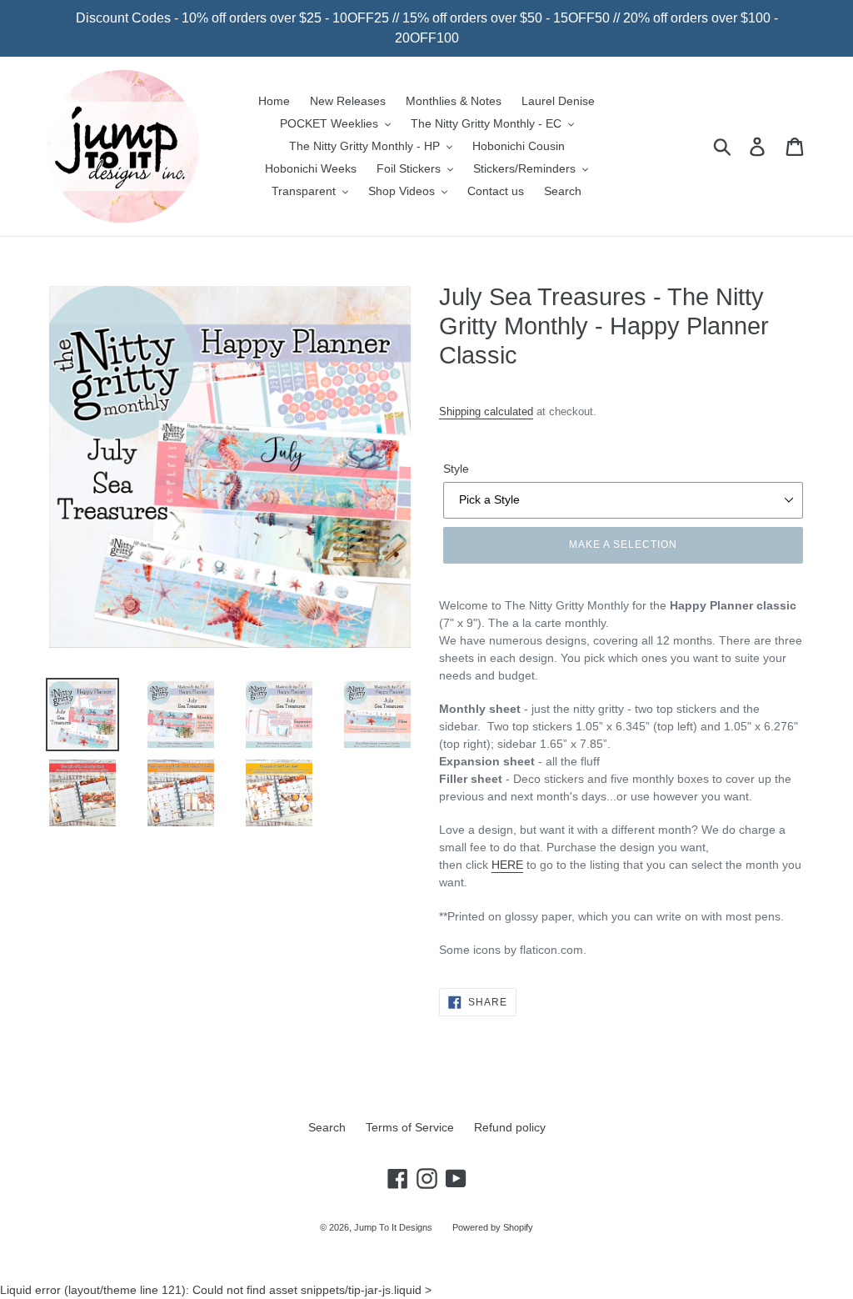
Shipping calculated (486, 411)
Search (327, 1127)
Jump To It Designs (393, 1227)
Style (456, 468)
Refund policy (510, 1127)
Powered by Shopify (492, 1227)
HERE (507, 864)
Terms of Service (410, 1127)
